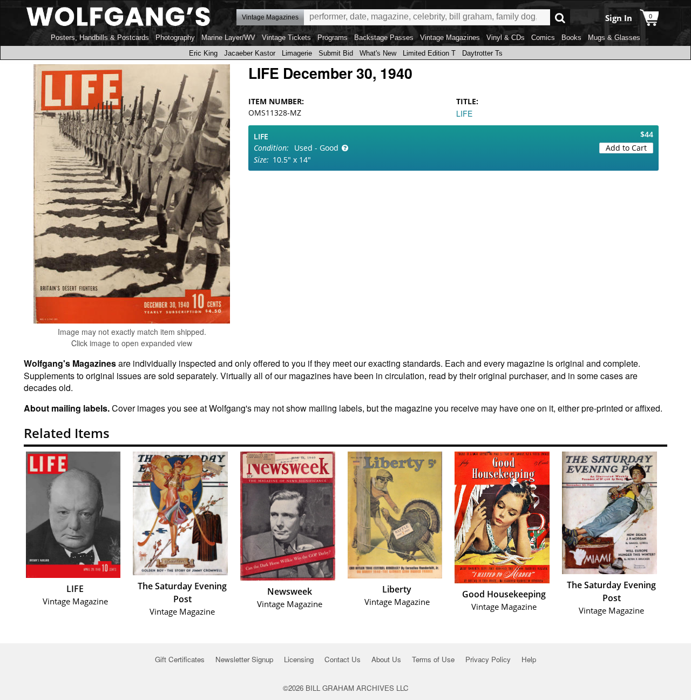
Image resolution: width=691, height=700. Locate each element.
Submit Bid (336, 53)
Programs (332, 37)
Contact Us (342, 659)
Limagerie (297, 53)
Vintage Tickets (286, 37)
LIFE (464, 113)
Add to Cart (626, 148)
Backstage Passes (384, 37)
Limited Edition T (429, 53)
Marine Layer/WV (228, 37)
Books (571, 37)
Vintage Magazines (450, 37)
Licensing (299, 659)
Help (528, 659)
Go (560, 17)
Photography (175, 37)
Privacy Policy (488, 659)
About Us (386, 659)
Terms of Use (433, 659)
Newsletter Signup (244, 659)
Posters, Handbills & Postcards (100, 37)
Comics (543, 37)
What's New (378, 53)
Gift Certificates (180, 659)
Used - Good (316, 148)
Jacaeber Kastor (249, 53)
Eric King (203, 53)
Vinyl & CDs (505, 37)
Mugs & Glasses (614, 37)
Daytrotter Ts (482, 53)
